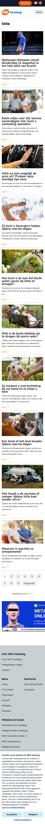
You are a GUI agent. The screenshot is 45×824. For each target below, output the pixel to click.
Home (5, 684)
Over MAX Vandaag (12, 659)
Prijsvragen (7, 695)
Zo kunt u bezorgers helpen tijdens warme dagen (21, 227)
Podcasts (6, 710)
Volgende (29, 583)
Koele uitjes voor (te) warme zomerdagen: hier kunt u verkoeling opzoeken (21, 121)
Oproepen (29, 689)
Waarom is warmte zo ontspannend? (17, 550)
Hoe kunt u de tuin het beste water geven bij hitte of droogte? (22, 281)
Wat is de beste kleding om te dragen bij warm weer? (21, 335)
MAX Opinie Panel (33, 684)
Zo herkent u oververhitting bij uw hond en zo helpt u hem (21, 388)
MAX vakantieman (11, 741)
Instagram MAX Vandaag (14, 730)
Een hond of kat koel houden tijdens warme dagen (22, 442)
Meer (4, 84)
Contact (5, 670)
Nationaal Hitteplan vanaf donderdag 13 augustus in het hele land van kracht (20, 63)
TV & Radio (7, 689)
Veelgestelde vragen (12, 664)
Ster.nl (29, 593)
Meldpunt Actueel (11, 746)
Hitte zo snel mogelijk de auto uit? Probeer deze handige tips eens (19, 176)
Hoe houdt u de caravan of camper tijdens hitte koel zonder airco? (20, 496)
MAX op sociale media (13, 735)
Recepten (6, 705)
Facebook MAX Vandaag (14, 725)
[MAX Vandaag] (12, 12)
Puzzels (5, 700)
